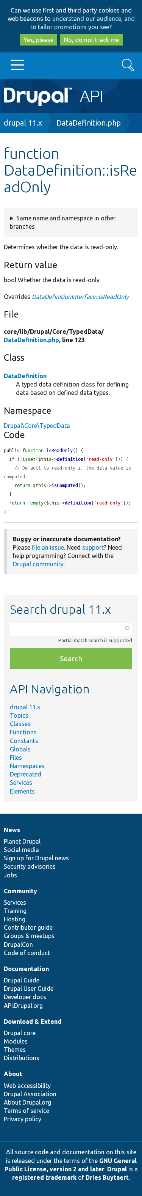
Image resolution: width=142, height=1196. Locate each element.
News (12, 830)
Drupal (117, 1169)
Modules (16, 1041)
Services (21, 782)
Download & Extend (32, 1021)
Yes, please (38, 39)
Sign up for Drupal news (36, 858)
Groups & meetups (29, 935)
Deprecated (25, 774)
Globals (20, 749)
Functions (23, 732)
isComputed (64, 485)
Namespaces (27, 765)
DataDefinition (25, 375)
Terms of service (26, 1110)
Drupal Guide (21, 980)
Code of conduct (27, 952)
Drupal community (38, 564)
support (93, 547)
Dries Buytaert (107, 1177)
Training (15, 910)
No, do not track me (91, 39)
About (13, 1073)
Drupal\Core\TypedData (37, 425)
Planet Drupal (22, 841)
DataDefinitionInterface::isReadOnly (80, 296)
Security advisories (30, 866)
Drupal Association (30, 1094)
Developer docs (25, 996)
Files (16, 757)
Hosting (14, 919)
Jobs (10, 875)
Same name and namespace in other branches (62, 222)
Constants (24, 740)
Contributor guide (28, 927)
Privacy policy (22, 1119)
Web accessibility (27, 1085)
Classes (20, 723)
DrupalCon (18, 944)
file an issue (48, 547)
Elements (22, 791)
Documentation (26, 968)
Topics (19, 715)
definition (70, 459)
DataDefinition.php (88, 122)
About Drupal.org (27, 1102)
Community (20, 891)
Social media (21, 849)
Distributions (21, 1058)
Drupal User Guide (28, 988)
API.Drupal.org (23, 1005)
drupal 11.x (23, 122)
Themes (15, 1049)
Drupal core (20, 1032)
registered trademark (44, 1177)
